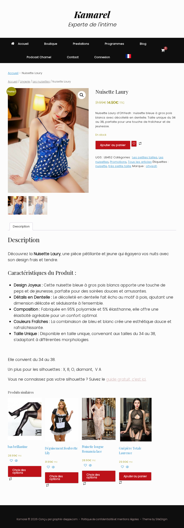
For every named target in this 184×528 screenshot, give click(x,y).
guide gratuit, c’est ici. (126, 379)
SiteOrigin (161, 519)
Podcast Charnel (39, 57)
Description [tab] (21, 226)
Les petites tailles (144, 157)
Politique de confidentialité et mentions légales (110, 519)
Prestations (81, 44)
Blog (143, 44)
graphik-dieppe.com (65, 519)
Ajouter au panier (113, 145)
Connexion (102, 57)
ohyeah (151, 166)
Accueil (23, 44)
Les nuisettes (41, 81)
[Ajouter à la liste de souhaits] (134, 144)
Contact (73, 57)
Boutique (50, 44)
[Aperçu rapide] (16, 461)
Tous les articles (140, 162)
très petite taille (119, 166)
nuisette (101, 166)
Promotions (118, 162)
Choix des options (19, 471)
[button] (177, 50)
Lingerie (25, 81)
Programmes (114, 44)
